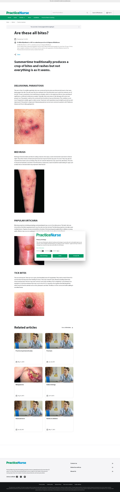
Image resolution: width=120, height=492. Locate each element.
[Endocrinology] (59, 382)
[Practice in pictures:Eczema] (28, 348)
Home (9, 17)
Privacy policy (42, 484)
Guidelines (36, 17)
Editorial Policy (58, 484)
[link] (17, 477)
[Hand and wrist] (28, 416)
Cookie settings (78, 484)
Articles (13, 22)
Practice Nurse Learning (48, 17)
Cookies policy (50, 484)
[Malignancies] (28, 382)
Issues (15, 17)
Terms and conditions (68, 484)
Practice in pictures (21, 22)
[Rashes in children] (59, 416)
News (29, 17)
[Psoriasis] (59, 348)
